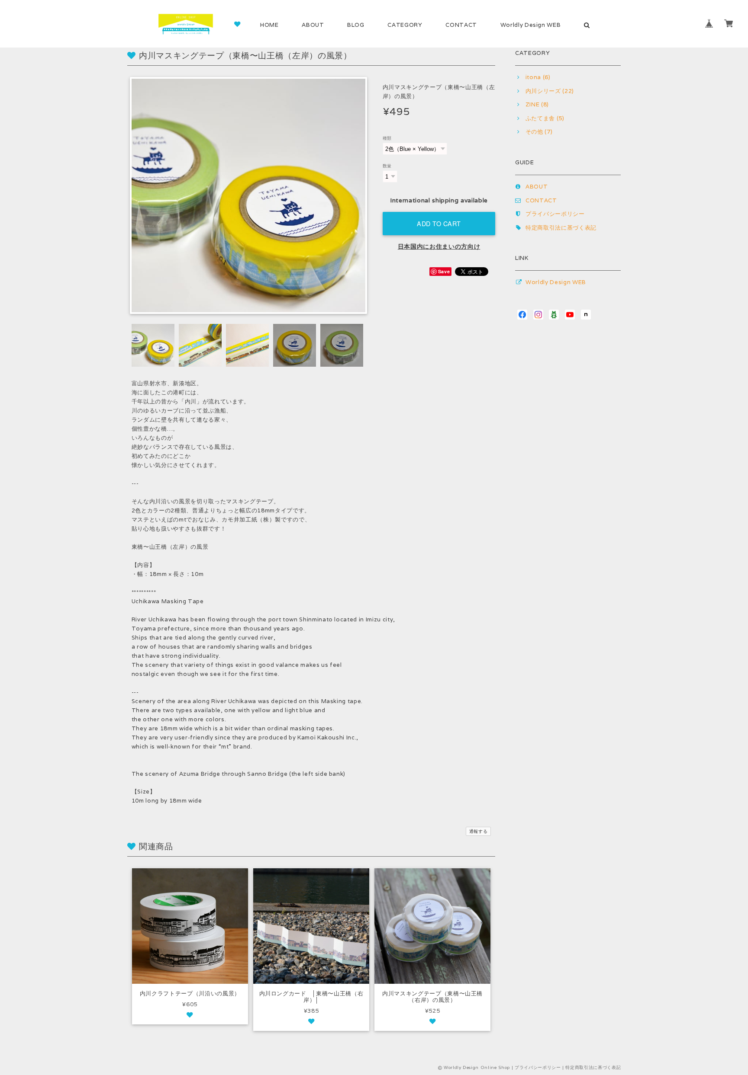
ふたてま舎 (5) (545, 118)
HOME (269, 25)
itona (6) (538, 77)
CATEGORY (404, 25)
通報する (478, 831)
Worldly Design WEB (530, 25)
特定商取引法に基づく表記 (561, 227)
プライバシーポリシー (555, 214)
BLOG (355, 25)
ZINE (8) (537, 104)
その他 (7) (539, 131)
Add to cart (439, 223)
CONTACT (461, 25)
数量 (387, 166)
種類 (387, 138)
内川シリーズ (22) (550, 91)
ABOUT (313, 25)
